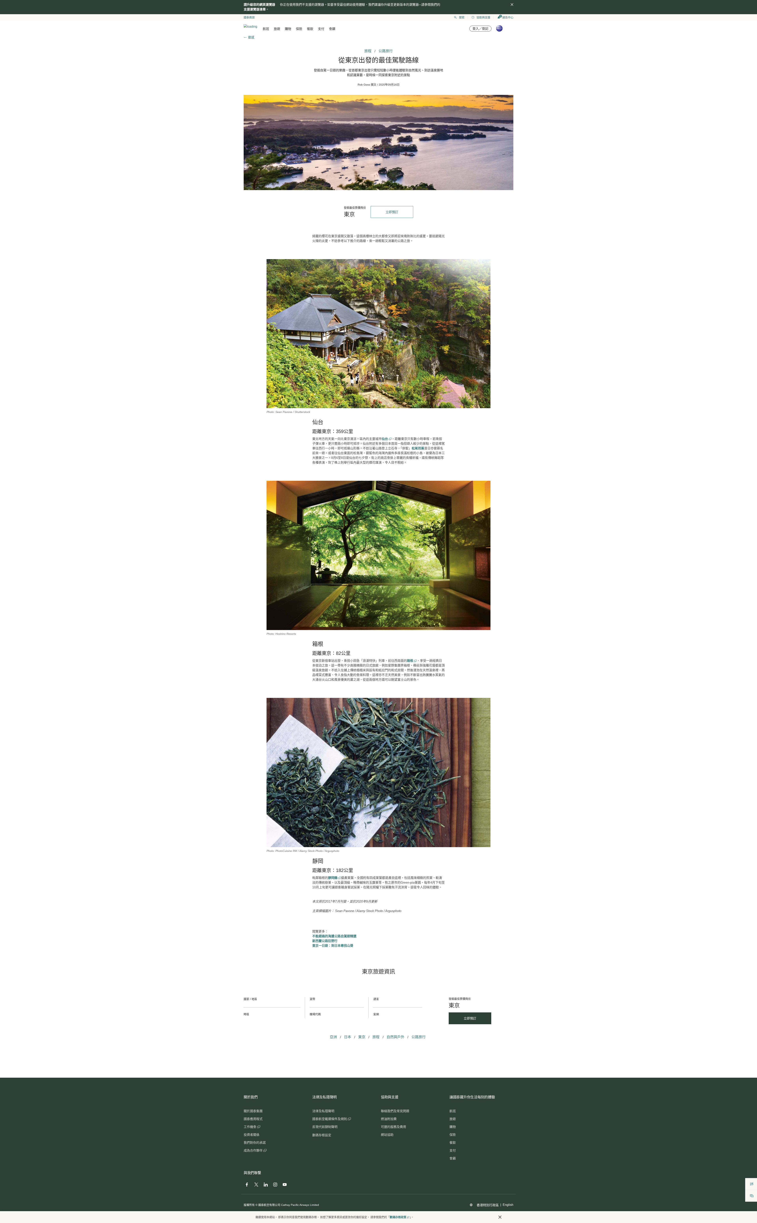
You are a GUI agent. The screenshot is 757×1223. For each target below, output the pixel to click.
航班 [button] (266, 29)
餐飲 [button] (310, 29)
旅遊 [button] (277, 29)
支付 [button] (321, 29)
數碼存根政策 (398, 1217)
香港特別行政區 (488, 1205)
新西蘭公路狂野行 (324, 941)
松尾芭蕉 (418, 448)
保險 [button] (299, 29)
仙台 (385, 439)
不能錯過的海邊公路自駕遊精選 (334, 936)
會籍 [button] (332, 29)
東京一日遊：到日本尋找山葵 (332, 945)
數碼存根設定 (321, 1135)
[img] (512, 4)
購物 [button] (288, 29)
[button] (500, 1217)
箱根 (410, 660)
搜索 (461, 17)
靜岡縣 (333, 877)
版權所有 (249, 1204)
